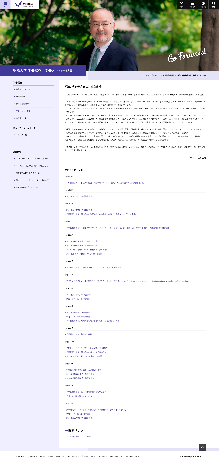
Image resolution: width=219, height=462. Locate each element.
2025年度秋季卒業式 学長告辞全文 (81, 245)
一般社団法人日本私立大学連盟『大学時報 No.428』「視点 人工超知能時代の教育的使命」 (104, 183)
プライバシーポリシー (74, 456)
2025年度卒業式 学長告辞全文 (79, 210)
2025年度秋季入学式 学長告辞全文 (81, 241)
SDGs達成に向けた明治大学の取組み (31, 166)
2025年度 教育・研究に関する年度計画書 (83, 356)
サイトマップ (103, 456)
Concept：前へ (21, 456)
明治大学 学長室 (170, 75)
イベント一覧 (21, 142)
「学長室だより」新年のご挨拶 (79, 334)
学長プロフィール (23, 89)
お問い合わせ (33, 456)
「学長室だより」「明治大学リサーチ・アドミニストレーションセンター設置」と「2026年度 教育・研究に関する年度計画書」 (118, 228)
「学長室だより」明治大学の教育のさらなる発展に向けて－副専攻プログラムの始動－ (102, 214)
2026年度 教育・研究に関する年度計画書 (83, 254)
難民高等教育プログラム (26, 187)
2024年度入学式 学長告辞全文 (79, 418)
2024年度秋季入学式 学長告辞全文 (81, 374)
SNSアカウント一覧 (116, 456)
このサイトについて (90, 456)
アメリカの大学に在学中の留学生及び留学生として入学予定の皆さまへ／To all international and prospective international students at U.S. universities (127, 281)
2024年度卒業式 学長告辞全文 (79, 312)
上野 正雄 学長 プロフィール (79, 436)
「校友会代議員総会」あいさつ (79, 396)
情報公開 (42, 456)
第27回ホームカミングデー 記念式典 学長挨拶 (86, 348)
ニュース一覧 (21, 135)
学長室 (18, 82)
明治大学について (156, 75)
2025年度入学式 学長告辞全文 (79, 295)
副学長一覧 (20, 96)
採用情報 (50, 456)
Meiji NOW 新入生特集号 (77, 299)
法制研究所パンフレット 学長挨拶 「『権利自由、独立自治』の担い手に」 (98, 410)
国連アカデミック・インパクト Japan (31, 180)
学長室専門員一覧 (23, 104)
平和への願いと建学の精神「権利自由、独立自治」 (87, 250)
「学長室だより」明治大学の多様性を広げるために (87, 352)
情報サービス (60, 456)
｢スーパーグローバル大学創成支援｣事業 (32, 158)
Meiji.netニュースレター (132, 456)
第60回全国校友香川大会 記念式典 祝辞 (83, 370)
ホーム (145, 75)
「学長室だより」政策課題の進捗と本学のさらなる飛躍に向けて (92, 321)
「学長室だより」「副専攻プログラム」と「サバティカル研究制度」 (94, 267)
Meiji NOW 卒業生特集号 (77, 317)
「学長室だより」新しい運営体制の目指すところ (86, 392)
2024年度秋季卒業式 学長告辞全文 (81, 378)
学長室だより (21, 118)
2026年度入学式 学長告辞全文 (79, 196)
